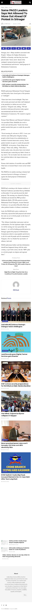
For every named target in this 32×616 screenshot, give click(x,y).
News (6, 7)
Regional (5, 321)
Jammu (10, 7)
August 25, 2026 (5, 358)
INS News (7, 608)
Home (2, 7)
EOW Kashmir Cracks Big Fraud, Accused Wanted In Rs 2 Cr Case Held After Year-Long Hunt (15, 477)
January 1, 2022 (17, 23)
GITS (16, 608)
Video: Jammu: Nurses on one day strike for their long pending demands (16, 555)
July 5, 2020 (12, 551)
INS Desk (7, 23)
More (25, 595)
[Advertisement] (13, 512)
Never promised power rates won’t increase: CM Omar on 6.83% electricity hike (14, 445)
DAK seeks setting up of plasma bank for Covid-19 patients (19, 548)
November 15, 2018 (14, 544)
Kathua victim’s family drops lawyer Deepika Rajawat (18, 541)
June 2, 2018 (6, 558)
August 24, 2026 (5, 449)
